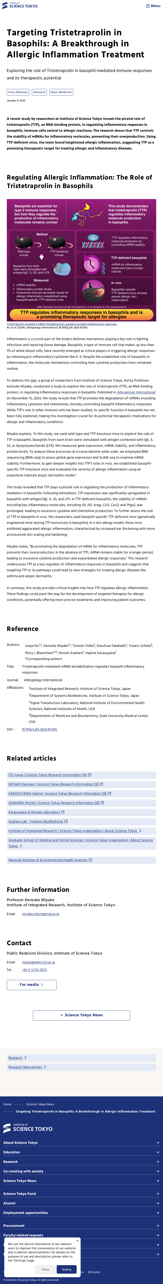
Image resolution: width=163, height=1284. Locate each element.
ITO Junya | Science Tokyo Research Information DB (47, 775)
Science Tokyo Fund (19, 1194)
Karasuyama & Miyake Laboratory (34, 812)
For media (11, 1254)
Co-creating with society (23, 1171)
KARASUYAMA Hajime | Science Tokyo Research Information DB (57, 794)
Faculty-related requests (23, 1235)
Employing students (19, 1245)
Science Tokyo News (40, 1104)
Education (11, 1152)
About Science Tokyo (20, 1143)
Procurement (14, 1226)
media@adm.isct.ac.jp (38, 962)
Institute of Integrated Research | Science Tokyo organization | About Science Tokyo (73, 831)
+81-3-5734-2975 (34, 970)
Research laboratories (25, 1067)
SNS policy (94, 1272)
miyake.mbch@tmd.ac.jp (40, 914)
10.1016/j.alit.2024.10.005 (39, 729)
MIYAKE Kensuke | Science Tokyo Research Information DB (53, 784)
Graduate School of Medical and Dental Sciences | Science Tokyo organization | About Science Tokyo (80, 843)
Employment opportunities (25, 1213)
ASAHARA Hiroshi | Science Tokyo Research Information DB (54, 803)
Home (7, 1104)
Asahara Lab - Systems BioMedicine (36, 822)
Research (15, 1058)
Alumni (9, 1203)
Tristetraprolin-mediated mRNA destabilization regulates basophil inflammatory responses (62, 324)
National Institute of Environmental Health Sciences (48, 860)
